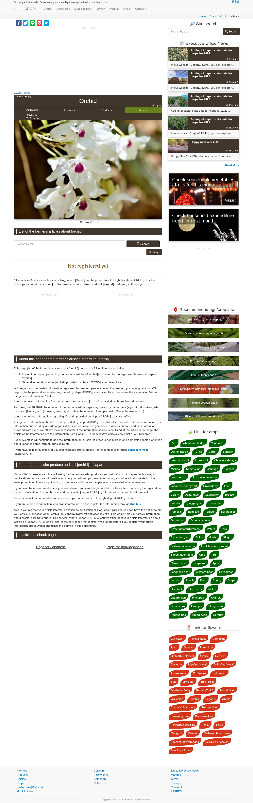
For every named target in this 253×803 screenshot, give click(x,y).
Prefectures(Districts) (30, 787)
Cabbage (212, 468)
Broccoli (230, 494)
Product (114, 8)
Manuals (176, 774)
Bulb (173, 681)
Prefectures (63, 8)
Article (127, 8)
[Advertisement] (88, 57)
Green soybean (200, 520)
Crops (47, 8)
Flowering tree (180, 716)
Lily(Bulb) (188, 681)
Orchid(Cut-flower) (182, 656)
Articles (143, 110)
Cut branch (219, 673)
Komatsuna (193, 468)
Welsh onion (178, 477)
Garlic (213, 537)
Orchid (223, 16)
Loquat (175, 580)
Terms (174, 778)
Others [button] (139, 8)
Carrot (212, 451)
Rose (174, 647)
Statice (204, 656)
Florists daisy (198, 638)
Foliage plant (209, 707)
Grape (231, 580)
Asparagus (192, 494)
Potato (211, 528)
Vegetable (217, 443)
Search (144, 243)
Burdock (228, 451)
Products (106, 110)
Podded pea (178, 614)
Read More (232, 165)
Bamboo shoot (180, 460)
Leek (227, 486)
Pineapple (198, 597)
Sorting (153, 252)
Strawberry (195, 589)
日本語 (235, 1)
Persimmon (226, 571)
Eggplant (193, 511)
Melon (212, 589)
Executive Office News (185, 770)
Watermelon (178, 597)
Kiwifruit (216, 597)
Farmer (100, 8)
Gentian (189, 647)
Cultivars (99, 770)
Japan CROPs (25, 9)
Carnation (218, 638)
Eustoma (176, 664)
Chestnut (176, 589)
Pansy (205, 724)
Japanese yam (180, 537)
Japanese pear (180, 571)
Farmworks (101, 774)
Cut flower (177, 638)
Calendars (100, 778)
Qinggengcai (194, 503)
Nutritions (100, 783)
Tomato (210, 511)
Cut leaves (199, 673)
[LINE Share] (32, 22)
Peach (190, 580)
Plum (203, 580)
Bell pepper (228, 511)
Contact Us (178, 787)
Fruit (214, 554)
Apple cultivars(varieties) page (204, 319)
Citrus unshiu (179, 563)
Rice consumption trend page (203, 416)
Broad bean (199, 614)
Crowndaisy (210, 486)
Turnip (198, 451)
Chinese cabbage (225, 460)
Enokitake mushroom (214, 546)
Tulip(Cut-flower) (223, 664)
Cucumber (215, 503)
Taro (224, 528)
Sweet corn (178, 606)
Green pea (177, 520)
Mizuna (175, 468)
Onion (199, 537)
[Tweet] (25, 22)
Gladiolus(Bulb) (180, 690)
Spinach (230, 468)
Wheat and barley (194, 443)
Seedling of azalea (216, 741)
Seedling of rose (181, 750)
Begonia (210, 698)
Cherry (217, 580)
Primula (194, 698)
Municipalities (82, 8)
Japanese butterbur (205, 477)
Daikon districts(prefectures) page (203, 347)
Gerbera (220, 656)
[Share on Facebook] (19, 22)
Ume (202, 554)
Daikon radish (179, 451)
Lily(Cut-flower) (197, 664)
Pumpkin (176, 511)
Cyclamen (177, 698)
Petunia (192, 733)
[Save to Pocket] (39, 22)
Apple (216, 563)
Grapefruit (200, 563)
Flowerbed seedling (183, 724)
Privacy (175, 783)
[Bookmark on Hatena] (46, 22)
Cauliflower (212, 494)
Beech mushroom (182, 554)
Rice (173, 443)
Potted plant (227, 690)
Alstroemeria (179, 673)
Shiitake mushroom (183, 546)
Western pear (204, 571)
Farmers (69, 110)
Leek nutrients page (203, 374)
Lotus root (201, 460)
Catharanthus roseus (217, 733)
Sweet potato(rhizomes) (186, 528)
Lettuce (175, 503)
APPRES (176, 791)
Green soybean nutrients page (204, 333)
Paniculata (206, 647)
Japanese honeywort (184, 486)
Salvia (219, 724)
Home (203, 16)
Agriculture (32, 109)
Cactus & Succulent (183, 707)
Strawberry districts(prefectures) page (203, 388)
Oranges (196, 606)
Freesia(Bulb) (204, 690)
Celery (175, 494)
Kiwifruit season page (203, 402)
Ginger (227, 537)
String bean (215, 606)
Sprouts (218, 614)
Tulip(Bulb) (207, 681)
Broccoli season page (203, 361)
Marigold (176, 733)
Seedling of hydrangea (185, 741)
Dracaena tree (204, 716)
